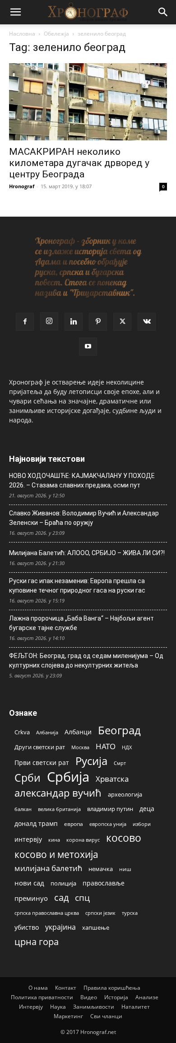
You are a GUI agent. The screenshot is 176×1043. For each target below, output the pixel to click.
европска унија (107, 823)
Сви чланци (106, 1016)
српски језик (100, 912)
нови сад (29, 882)
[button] (15, 12)
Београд (119, 730)
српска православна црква (46, 913)
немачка (100, 869)
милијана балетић (48, 868)
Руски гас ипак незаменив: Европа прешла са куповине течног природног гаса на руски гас (77, 585)
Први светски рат (41, 762)
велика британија (59, 809)
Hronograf (21, 186)
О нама (38, 988)
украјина (60, 927)
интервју (28, 839)
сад (61, 897)
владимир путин (110, 809)
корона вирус (83, 840)
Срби (27, 778)
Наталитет (135, 1007)
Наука (58, 1007)
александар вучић (58, 792)
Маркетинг (68, 1016)
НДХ (127, 747)
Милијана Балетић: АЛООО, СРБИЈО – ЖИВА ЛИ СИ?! (87, 552)
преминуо (31, 898)
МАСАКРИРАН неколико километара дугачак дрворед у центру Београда (79, 163)
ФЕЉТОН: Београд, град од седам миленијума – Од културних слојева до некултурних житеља (86, 660)
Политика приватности (42, 997)
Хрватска (112, 778)
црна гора (36, 941)
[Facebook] (25, 322)
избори (142, 823)
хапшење (95, 927)
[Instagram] (49, 321)
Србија (68, 777)
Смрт (120, 763)
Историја (116, 997)
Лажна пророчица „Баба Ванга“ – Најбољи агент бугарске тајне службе (81, 623)
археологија (125, 794)
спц (82, 897)
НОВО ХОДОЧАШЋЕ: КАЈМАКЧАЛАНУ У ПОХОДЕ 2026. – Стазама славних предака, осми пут (82, 480)
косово (123, 838)
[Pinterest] (98, 322)
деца (146, 808)
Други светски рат (39, 747)
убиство (26, 927)
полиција (63, 883)
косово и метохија (56, 854)
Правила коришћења (111, 988)
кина (54, 839)
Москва (80, 747)
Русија (91, 761)
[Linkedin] (74, 322)
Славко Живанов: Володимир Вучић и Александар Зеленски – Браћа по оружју (84, 518)
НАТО (106, 746)
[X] (122, 322)
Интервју (31, 1007)
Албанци (78, 732)
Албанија (47, 732)
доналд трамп (36, 824)
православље (104, 883)
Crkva (22, 732)
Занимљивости (93, 1007)
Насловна (22, 33)
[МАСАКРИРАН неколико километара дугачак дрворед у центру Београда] (88, 101)
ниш (125, 869)
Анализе (146, 997)
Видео (88, 997)
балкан (23, 809)
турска (130, 912)
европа (73, 823)
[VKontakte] (147, 322)
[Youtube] (88, 347)
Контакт (65, 988)
